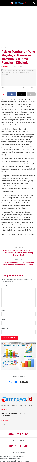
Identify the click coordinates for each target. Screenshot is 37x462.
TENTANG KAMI (5, 415)
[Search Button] (34, 3)
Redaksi (5, 66)
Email (3, 319)
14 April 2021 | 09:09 (17, 66)
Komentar (5, 286)
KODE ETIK (22, 413)
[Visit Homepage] (18, 3)
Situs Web (4, 328)
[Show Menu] (2, 3)
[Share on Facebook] (11, 94)
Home (3, 48)
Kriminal (9, 48)
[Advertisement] (18, 25)
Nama (3, 310)
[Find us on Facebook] (1, 424)
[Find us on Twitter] (4, 424)
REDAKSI (4, 413)
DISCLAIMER (13, 413)
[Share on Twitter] (21, 94)
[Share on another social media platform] (31, 94)
